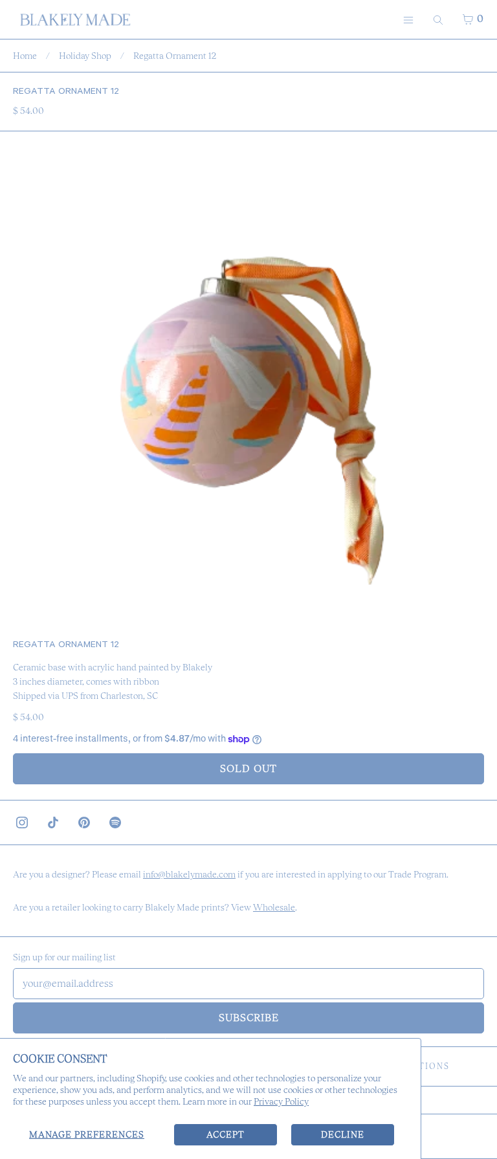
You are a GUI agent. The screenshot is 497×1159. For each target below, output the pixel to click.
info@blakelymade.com (189, 874)
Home (25, 55)
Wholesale (274, 907)
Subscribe (249, 1017)
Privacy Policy (281, 1101)
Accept (225, 1134)
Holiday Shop (85, 55)
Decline (342, 1134)
